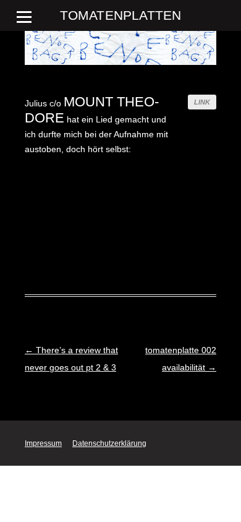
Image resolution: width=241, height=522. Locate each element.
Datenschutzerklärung (109, 443)
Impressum (43, 443)
